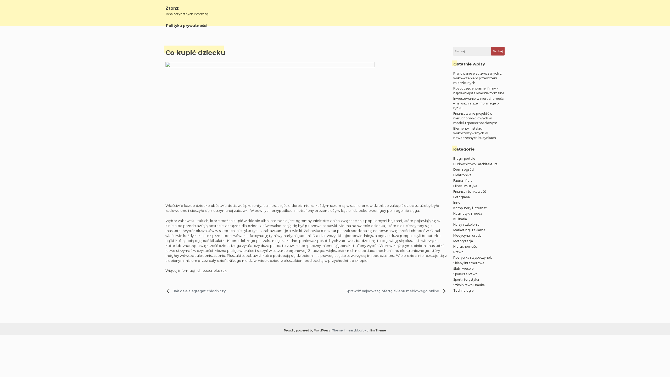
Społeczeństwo (465, 274)
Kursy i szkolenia (466, 224)
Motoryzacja (463, 241)
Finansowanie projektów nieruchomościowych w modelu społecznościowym (475, 118)
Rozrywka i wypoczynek (472, 257)
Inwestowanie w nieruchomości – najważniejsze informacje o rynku (478, 103)
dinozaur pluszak (212, 270)
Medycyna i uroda (467, 235)
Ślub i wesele (463, 268)
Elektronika (462, 175)
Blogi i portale (464, 158)
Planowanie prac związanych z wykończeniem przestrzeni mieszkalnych (477, 78)
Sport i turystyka (466, 279)
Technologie (463, 290)
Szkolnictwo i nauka (469, 285)
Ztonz (172, 8)
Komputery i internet (470, 208)
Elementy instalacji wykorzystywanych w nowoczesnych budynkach (474, 133)
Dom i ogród (463, 169)
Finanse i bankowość (469, 191)
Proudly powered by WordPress (307, 330)
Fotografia (461, 197)
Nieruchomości (465, 246)
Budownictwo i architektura (475, 164)
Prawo (458, 252)
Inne (456, 202)
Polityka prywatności (186, 25)
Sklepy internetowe (468, 263)
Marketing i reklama (469, 230)
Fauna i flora (462, 180)
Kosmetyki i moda (467, 213)
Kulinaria (460, 219)
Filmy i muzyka (465, 186)
